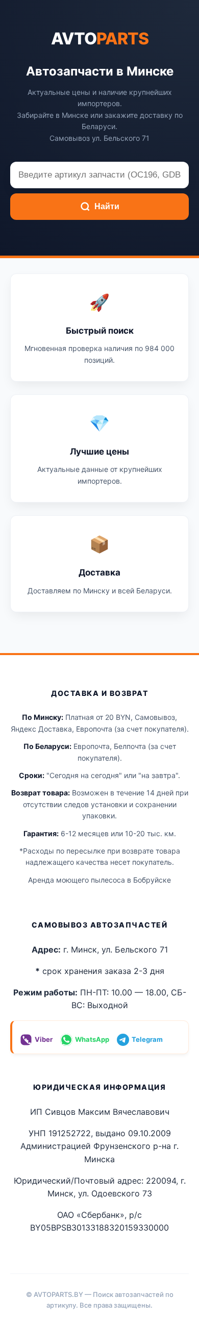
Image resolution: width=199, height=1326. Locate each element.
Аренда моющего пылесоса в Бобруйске (99, 879)
